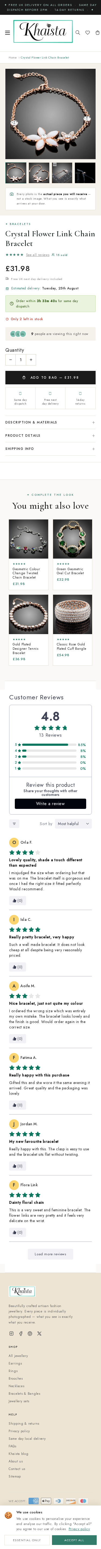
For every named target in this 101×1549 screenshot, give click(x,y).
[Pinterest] (30, 1333)
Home (13, 57)
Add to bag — (54, 377)
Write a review (50, 804)
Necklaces (16, 1386)
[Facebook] (21, 1333)
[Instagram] (11, 1333)
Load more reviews (50, 1254)
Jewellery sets (19, 1401)
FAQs (12, 1446)
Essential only (27, 1540)
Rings (13, 1371)
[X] (39, 1333)
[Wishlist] (87, 33)
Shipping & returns (24, 1423)
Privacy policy (79, 1529)
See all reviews (38, 254)
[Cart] (97, 33)
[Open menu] (7, 33)
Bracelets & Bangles (24, 1393)
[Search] (78, 33)
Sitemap (15, 1476)
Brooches (16, 1378)
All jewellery (18, 1355)
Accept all (74, 1540)
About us (16, 1461)
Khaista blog (19, 1453)
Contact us (17, 1468)
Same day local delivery (27, 1438)
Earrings (15, 1363)
